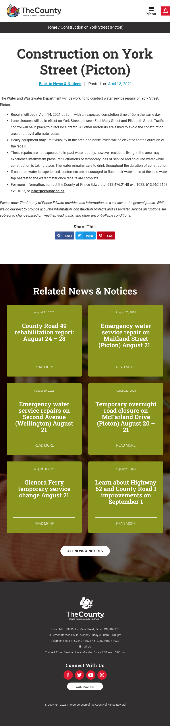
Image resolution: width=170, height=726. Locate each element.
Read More (44, 367)
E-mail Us (85, 646)
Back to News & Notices (60, 83)
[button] (64, 235)
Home (51, 27)
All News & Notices (85, 551)
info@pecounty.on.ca (47, 191)
